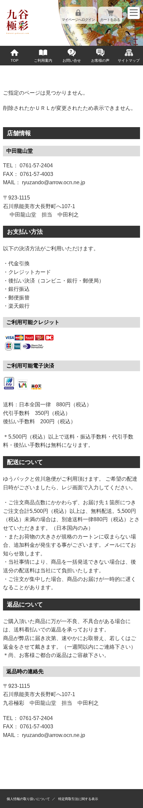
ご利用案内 (43, 60)
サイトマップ (129, 60)
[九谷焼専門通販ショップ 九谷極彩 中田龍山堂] (17, 34)
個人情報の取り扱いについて (28, 799)
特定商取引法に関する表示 (78, 799)
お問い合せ (72, 60)
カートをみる (110, 20)
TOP (14, 60)
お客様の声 (100, 60)
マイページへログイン (78, 20)
